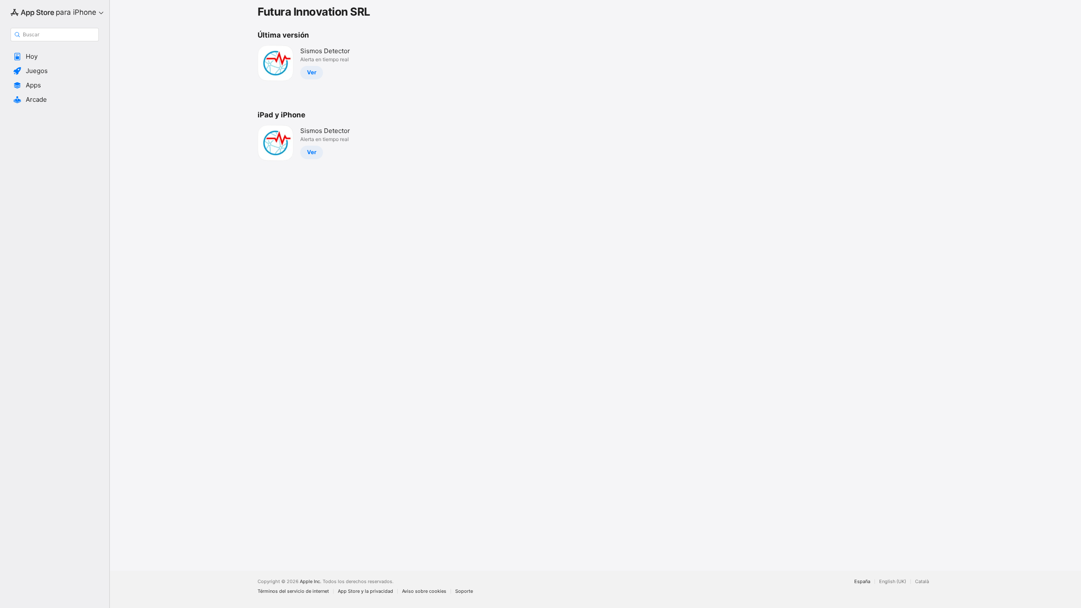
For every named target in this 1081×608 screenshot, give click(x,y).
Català (922, 581)
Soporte (464, 591)
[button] (54, 56)
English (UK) (892, 581)
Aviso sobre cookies (424, 591)
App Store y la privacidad (365, 591)
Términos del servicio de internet (293, 591)
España (862, 581)
